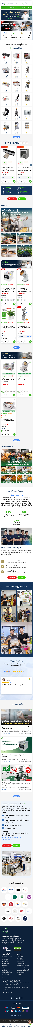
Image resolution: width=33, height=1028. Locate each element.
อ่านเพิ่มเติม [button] (4, 692)
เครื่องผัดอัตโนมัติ (21, 380)
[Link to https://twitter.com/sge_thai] (22, 998)
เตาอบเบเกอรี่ (5, 963)
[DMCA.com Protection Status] (17, 949)
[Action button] (14, 181)
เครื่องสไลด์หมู (6, 968)
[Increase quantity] (8, 181)
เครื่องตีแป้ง (5, 965)
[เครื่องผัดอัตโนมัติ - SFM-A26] (18, 391)
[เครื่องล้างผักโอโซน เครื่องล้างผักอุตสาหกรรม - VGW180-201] (8, 391)
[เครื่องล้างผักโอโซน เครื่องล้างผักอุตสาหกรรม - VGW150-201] (5, 391)
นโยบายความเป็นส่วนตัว (23, 970)
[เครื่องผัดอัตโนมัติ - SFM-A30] (21, 391)
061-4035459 (18, 825)
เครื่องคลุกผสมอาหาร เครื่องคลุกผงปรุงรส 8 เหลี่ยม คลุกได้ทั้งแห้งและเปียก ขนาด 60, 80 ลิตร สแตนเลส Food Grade (24, 291)
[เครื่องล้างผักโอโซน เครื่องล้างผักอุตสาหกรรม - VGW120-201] (2, 391)
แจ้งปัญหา (19, 974)
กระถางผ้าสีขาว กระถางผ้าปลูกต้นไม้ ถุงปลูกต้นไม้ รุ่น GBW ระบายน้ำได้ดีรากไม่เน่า (8, 328)
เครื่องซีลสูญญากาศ (7, 957)
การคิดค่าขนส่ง (20, 963)
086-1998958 (8, 825)
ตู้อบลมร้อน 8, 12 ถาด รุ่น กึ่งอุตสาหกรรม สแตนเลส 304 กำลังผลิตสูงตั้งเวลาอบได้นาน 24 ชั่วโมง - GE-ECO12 (24, 170)
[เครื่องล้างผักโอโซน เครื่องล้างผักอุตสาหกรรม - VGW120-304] (11, 391)
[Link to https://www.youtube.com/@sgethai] (16, 998)
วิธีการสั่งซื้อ (20, 959)
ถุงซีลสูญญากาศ (6, 959)
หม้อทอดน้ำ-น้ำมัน (7, 972)
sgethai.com (17, 1020)
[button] (2, 15)
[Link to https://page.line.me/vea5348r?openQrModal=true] (11, 998)
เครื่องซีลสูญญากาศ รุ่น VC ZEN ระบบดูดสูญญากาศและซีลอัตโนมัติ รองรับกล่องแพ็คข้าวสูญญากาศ (8, 170)
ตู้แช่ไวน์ (4, 970)
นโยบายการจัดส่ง (21, 972)
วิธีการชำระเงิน (20, 961)
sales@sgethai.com (10, 828)
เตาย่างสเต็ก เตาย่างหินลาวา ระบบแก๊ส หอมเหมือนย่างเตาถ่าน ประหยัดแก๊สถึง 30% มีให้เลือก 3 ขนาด (8, 421)
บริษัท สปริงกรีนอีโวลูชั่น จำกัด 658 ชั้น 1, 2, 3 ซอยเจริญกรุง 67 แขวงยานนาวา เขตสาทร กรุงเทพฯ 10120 (17, 982)
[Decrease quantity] (2, 181)
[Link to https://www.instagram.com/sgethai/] (19, 998)
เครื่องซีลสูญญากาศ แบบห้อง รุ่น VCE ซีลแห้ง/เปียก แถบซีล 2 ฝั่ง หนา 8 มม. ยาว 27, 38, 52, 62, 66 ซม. (8, 290)
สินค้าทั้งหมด (5, 974)
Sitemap (21, 1021)
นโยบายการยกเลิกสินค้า (23, 965)
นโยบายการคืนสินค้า (22, 968)
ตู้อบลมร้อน (5, 961)
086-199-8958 (9, 988)
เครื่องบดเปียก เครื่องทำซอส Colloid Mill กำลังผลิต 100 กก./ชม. (23, 328)
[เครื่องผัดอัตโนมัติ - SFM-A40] (27, 391)
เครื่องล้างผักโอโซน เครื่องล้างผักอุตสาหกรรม (8, 380)
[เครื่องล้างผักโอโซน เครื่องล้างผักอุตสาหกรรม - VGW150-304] (14, 391)
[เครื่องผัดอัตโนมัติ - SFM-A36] (24, 391)
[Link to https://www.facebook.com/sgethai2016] (14, 998)
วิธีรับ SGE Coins (21, 957)
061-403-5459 (17, 988)
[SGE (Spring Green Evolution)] (3, 2)
